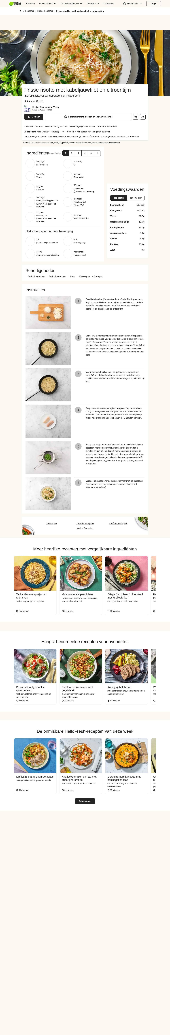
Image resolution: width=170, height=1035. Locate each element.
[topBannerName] (85, 22)
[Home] (20, 11)
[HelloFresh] (15, 4)
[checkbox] (25, 101)
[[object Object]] (135, 117)
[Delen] (143, 117)
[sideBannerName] (127, 163)
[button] (133, 3)
